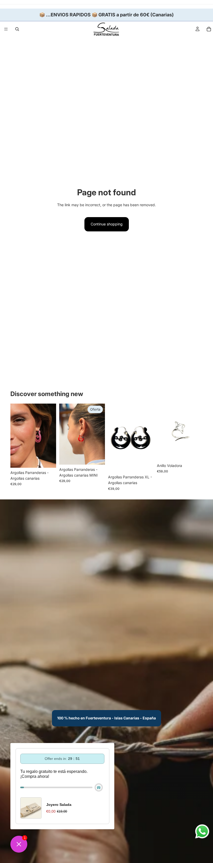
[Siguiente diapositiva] (50, 435)
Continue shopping (107, 224)
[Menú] (6, 29)
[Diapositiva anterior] (16, 435)
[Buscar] (17, 29)
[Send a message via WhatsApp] (202, 831)
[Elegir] (48, 459)
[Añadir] (194, 452)
